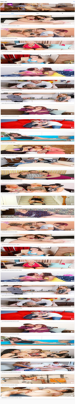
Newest (12, 13)
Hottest (37, 13)
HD (62, 13)
